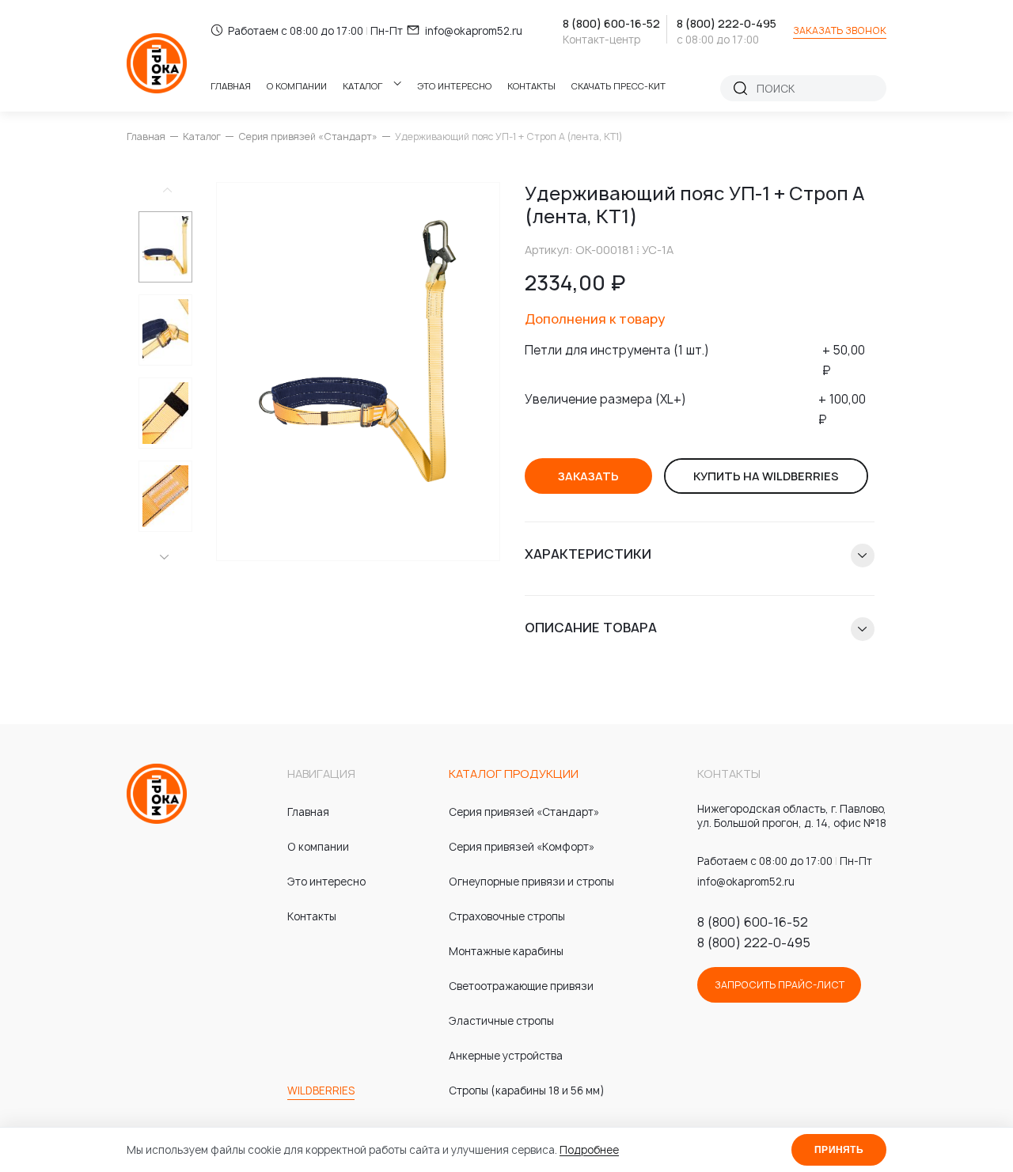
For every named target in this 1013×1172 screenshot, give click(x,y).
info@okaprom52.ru (473, 31)
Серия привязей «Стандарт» (308, 136)
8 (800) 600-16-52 (611, 23)
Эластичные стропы (501, 1021)
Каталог (362, 86)
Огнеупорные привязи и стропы (531, 881)
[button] (164, 557)
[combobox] (814, 89)
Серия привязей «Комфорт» (521, 847)
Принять (838, 1149)
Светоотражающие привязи (521, 986)
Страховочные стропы (507, 916)
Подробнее (589, 1150)
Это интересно (454, 86)
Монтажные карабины (506, 951)
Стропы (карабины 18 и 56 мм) (527, 1090)
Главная (231, 86)
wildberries (321, 1090)
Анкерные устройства (506, 1056)
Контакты (531, 86)
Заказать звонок (839, 30)
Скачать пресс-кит (618, 86)
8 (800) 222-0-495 (726, 23)
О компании (297, 86)
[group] (358, 371)
